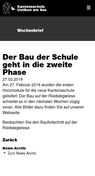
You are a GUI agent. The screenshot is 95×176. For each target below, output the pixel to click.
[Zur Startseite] (7, 8)
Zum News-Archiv (22, 153)
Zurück (10, 140)
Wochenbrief (30, 31)
